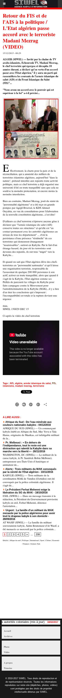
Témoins (8, 668)
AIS (12, 383)
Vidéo (6, 652)
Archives (8, 636)
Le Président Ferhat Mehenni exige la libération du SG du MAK (26, 491)
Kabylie (5, 540)
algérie (18, 383)
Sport (42, 540)
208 (38, 534)
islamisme (8, 386)
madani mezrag (23, 386)
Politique (25, 540)
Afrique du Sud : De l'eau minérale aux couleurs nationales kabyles (27, 423)
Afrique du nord (15, 540)
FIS (54, 383)
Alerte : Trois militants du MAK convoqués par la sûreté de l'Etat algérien (29, 470)
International (34, 540)
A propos (8, 662)
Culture (48, 540)
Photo (6, 646)
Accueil (7, 630)
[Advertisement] (29, 583)
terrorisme (38, 386)
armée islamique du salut (37, 383)
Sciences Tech (35, 544)
